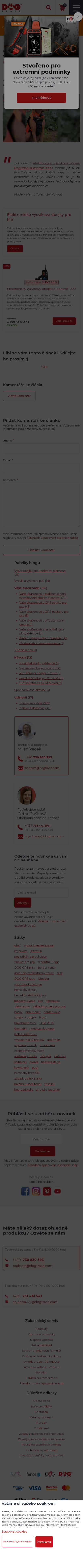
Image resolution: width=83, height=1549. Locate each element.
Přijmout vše (44, 1541)
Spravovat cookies (14, 1531)
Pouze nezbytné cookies (17, 1541)
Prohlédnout (41, 97)
